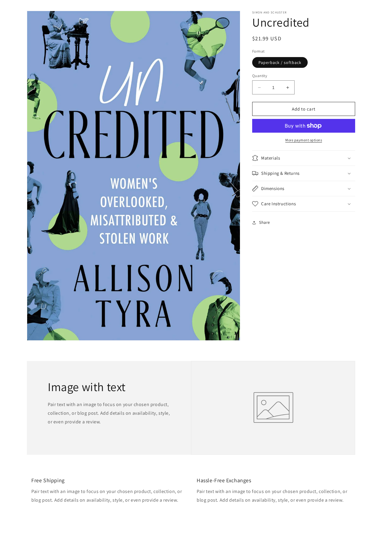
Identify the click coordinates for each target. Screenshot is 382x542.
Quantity (259, 75)
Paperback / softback (279, 62)
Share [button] (264, 222)
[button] (303, 158)
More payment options (303, 140)
